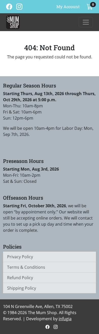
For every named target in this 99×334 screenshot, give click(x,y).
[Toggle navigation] (86, 22)
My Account (68, 6)
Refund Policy (20, 277)
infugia (65, 319)
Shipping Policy (21, 288)
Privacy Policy (20, 257)
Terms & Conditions (26, 267)
